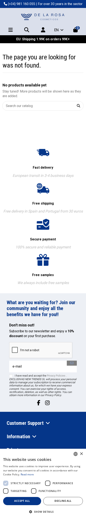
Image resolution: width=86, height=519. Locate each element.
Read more (27, 474)
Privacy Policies (56, 375)
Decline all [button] (62, 501)
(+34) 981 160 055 (21, 4)
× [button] (81, 453)
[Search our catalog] (78, 106)
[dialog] (43, 484)
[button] (43, 512)
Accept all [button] (22, 501)
